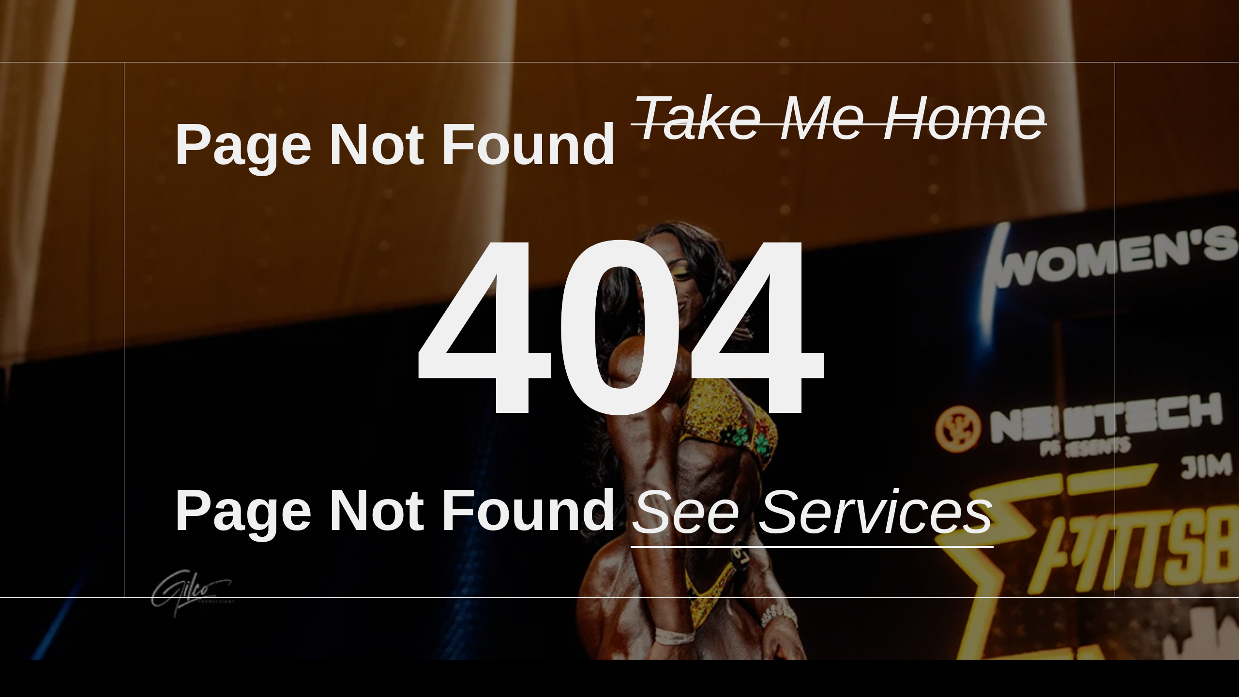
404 (619, 327)
